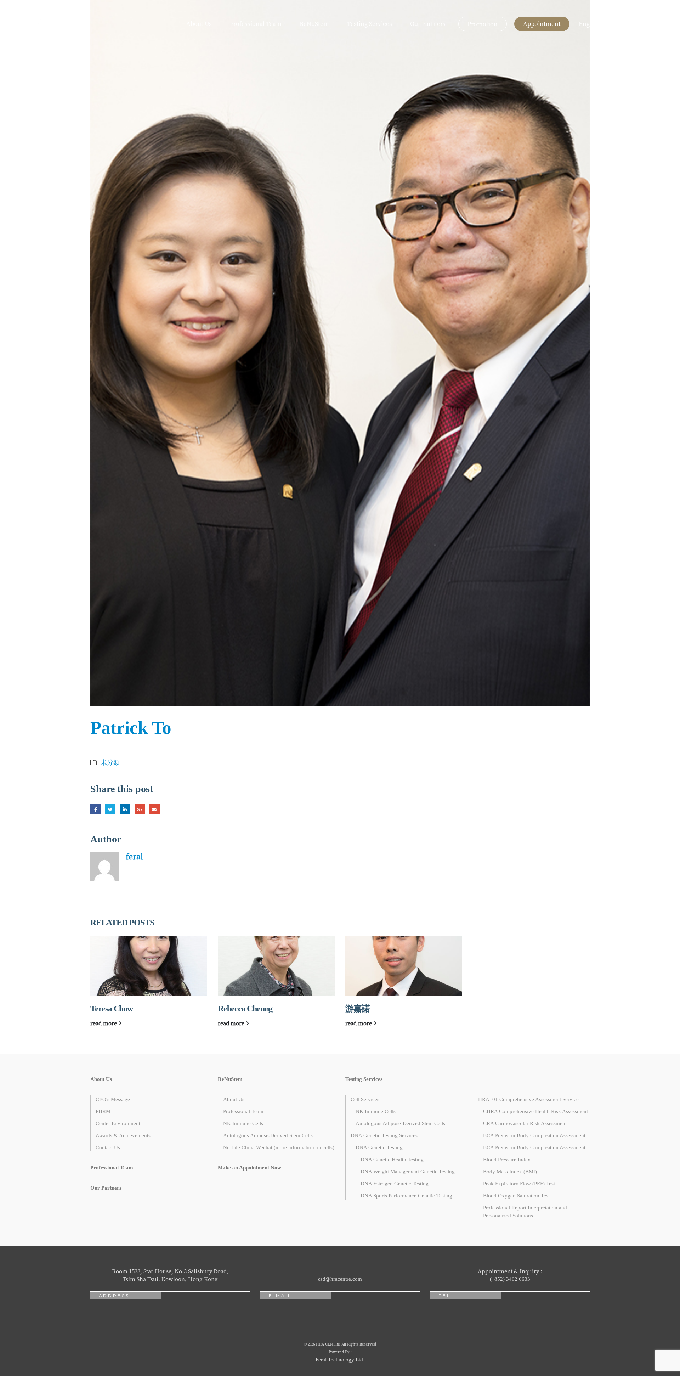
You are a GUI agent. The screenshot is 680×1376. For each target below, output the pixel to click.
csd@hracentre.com (340, 1279)
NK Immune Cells (243, 1123)
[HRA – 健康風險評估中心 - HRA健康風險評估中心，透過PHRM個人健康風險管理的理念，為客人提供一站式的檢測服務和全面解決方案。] (34, 24)
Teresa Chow (111, 1008)
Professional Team (256, 23)
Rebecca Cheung (245, 1008)
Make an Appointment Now (249, 1168)
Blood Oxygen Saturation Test (516, 1196)
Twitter (110, 809)
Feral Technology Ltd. (340, 1360)
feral (134, 856)
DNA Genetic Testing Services (384, 1135)
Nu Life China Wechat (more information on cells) (278, 1147)
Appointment (542, 23)
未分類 (110, 762)
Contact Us (108, 1147)
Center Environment (118, 1123)
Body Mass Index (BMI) (510, 1171)
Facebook (95, 809)
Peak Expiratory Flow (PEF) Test (519, 1183)
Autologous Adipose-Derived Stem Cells (268, 1135)
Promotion (483, 24)
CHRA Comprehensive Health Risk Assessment (535, 1111)
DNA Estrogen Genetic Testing (395, 1183)
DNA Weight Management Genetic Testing (408, 1171)
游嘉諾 (357, 1008)
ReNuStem (314, 23)
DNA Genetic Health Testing (392, 1159)
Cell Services (365, 1099)
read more (104, 1023)
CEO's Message (113, 1099)
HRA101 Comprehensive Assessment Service (528, 1099)
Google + (140, 809)
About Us (199, 23)
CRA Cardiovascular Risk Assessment (525, 1123)
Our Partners (428, 23)
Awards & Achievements (123, 1135)
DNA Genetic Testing (379, 1147)
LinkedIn (125, 809)
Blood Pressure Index (507, 1159)
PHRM (103, 1111)
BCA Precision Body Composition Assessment (534, 1135)
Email (154, 809)
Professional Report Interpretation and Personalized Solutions (525, 1211)
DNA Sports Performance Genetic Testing (406, 1196)
